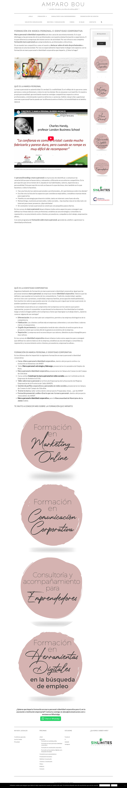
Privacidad (17, 742)
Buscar (101, 43)
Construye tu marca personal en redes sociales (46, 376)
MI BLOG (81, 22)
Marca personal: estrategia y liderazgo (38, 366)
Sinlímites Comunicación (33, 22)
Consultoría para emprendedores (63, 16)
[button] (16, 255)
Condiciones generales (20, 737)
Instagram (67, 744)
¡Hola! (31, 16)
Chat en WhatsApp (52, 718)
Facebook (67, 737)
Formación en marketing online (49, 741)
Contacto (92, 22)
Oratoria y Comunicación (56, 22)
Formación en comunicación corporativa (51, 747)
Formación (42, 16)
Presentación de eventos (89, 16)
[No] (125, 785)
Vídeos (72, 22)
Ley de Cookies (18, 739)
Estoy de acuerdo (104, 785)
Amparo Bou (63, 4)
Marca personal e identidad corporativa (33, 398)
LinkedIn (67, 742)
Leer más (114, 785)
